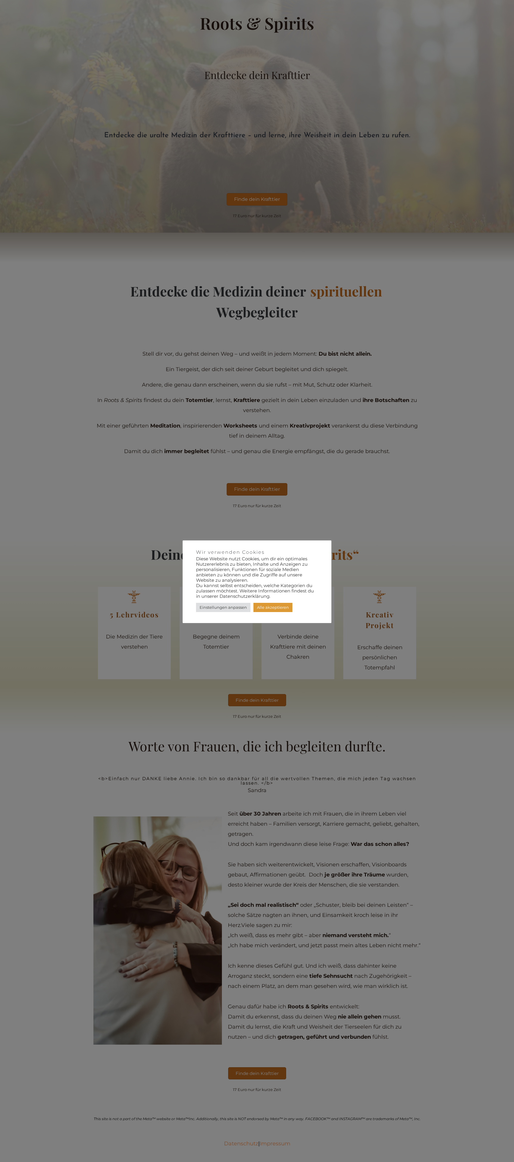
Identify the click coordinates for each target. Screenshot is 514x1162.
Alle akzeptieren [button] (273, 607)
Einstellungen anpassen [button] (223, 607)
